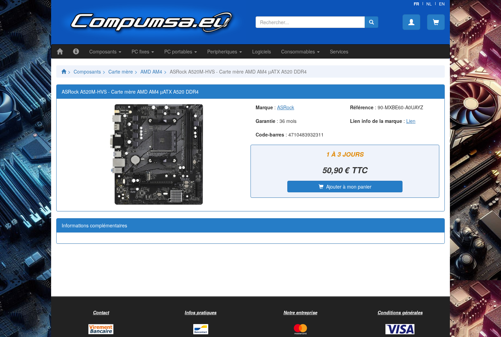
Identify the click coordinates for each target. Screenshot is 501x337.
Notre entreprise (300, 312)
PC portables (179, 51)
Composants (103, 51)
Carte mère (120, 71)
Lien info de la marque (376, 120)
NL (429, 3)
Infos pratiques (200, 312)
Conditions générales (400, 312)
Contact (101, 312)
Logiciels (261, 51)
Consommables (298, 51)
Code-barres (270, 134)
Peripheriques (223, 51)
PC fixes (141, 51)
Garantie (265, 120)
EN (442, 3)
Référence (362, 107)
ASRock (285, 107)
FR (416, 4)
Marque (264, 107)
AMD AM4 (151, 71)
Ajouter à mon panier (347, 186)
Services (339, 51)
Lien (410, 120)
